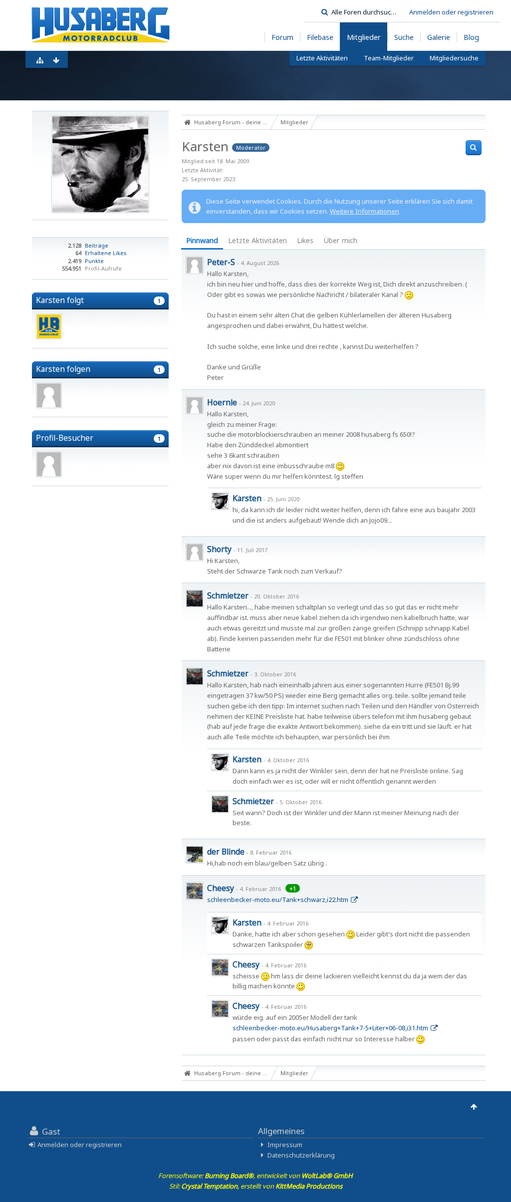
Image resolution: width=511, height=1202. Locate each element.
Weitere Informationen (364, 211)
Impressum (284, 1144)
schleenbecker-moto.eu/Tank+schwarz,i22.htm (277, 899)
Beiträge (96, 245)
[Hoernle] (195, 405)
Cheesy (220, 888)
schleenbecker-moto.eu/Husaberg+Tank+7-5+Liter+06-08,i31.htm (330, 1027)
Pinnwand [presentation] (202, 240)
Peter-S (221, 262)
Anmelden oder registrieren (451, 11)
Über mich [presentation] (340, 240)
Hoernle (222, 402)
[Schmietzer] (195, 598)
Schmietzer (228, 595)
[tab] (202, 241)
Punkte (94, 261)
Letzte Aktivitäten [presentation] (257, 240)
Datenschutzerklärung (301, 1155)
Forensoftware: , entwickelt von (255, 1175)
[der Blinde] (195, 855)
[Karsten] (220, 501)
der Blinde (226, 851)
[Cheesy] (195, 891)
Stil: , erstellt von (255, 1186)
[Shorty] (195, 552)
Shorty (219, 549)
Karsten (247, 498)
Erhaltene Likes (106, 253)
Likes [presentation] (305, 240)
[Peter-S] (195, 265)
